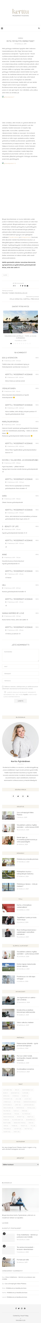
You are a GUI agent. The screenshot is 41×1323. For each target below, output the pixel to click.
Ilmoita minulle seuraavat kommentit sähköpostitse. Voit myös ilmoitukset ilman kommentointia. (20, 694)
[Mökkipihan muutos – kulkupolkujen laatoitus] (8, 874)
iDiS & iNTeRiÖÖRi (9, 358)
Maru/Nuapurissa (10, 422)
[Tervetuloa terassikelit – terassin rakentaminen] (8, 1250)
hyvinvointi (7, 1099)
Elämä (5, 275)
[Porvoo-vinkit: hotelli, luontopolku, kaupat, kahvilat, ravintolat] (8, 1059)
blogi (5, 1093)
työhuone (7, 1128)
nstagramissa (26, 237)
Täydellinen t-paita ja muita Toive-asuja (26, 918)
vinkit (16, 1131)
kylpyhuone (7, 1105)
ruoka (6, 1119)
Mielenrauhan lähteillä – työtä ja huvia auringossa (27, 1044)
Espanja (6, 1096)
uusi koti (17, 1128)
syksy (31, 1122)
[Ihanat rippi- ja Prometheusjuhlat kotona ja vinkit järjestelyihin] (8, 840)
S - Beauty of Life (10, 526)
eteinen (15, 1096)
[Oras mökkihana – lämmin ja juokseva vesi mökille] (8, 1238)
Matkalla (31, 1108)
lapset (18, 1105)
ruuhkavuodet (17, 1119)
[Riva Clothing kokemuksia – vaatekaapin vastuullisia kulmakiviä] (8, 933)
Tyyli (32, 1125)
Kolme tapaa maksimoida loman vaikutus (26, 965)
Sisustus (7, 1122)
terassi (14, 1125)
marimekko (20, 1108)
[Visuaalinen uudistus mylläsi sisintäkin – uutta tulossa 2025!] (8, 828)
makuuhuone (8, 1108)
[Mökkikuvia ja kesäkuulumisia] (8, 862)
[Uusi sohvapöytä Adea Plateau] (8, 815)
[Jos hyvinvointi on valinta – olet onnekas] (8, 1000)
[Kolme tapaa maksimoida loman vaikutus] (8, 967)
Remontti (20, 1116)
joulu (18, 1099)
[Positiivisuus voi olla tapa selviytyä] (8, 979)
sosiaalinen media (19, 1122)
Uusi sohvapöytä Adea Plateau (25, 814)
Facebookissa (14, 237)
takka (5, 1125)
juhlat (27, 1099)
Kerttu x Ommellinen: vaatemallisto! (24, 906)
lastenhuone (29, 1105)
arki (17, 1090)
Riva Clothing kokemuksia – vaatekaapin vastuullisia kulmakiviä (27, 932)
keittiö (17, 1102)
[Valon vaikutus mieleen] (8, 1025)
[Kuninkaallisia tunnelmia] (8, 1072)
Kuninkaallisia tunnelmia (25, 1069)
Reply (37, 357)
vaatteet (28, 1128)
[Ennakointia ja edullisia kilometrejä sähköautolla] (8, 1013)
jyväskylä (7, 1102)
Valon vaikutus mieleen (25, 1022)
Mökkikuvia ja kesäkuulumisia (27, 859)
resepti (30, 1116)
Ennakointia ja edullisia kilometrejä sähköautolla (26, 1011)
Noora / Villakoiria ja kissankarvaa (20, 460)
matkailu (20, 38)
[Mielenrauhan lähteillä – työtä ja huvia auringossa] (20, 322)
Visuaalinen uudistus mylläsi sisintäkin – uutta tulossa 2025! (28, 826)
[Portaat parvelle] (8, 1263)
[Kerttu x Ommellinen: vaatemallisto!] (8, 908)
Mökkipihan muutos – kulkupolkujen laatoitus (25, 873)
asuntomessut (27, 1090)
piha (16, 1113)
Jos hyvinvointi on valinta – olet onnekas (26, 999)
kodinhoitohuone (29, 1102)
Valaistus (6, 1131)
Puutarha (26, 1113)
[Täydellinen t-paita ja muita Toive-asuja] (8, 920)
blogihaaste (15, 1093)
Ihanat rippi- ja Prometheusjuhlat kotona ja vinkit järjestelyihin (27, 839)
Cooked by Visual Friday (20, 1315)
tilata (25, 694)
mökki (24, 1111)
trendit (23, 1125)
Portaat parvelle (23, 1260)
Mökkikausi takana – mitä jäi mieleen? (27, 885)
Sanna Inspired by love (13, 613)
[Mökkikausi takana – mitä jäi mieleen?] (8, 887)
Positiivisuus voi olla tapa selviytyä (26, 978)
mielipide (6, 1111)
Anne (4, 554)
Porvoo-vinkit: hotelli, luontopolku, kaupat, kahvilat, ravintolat (27, 1058)
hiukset (25, 1096)
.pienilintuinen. (9, 388)
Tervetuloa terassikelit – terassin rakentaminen (25, 1248)
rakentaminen (8, 1116)
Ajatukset (7, 1090)
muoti (16, 1111)
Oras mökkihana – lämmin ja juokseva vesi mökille (27, 1236)
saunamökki (30, 1119)
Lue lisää (5, 1223)
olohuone (7, 1113)
